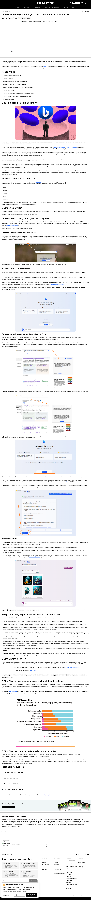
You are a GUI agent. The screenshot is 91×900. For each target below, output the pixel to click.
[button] (10, 865)
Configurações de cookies (82, 895)
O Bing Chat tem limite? (9, 90)
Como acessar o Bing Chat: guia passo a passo (15, 81)
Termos (60, 895)
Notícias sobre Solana (71, 884)
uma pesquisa (13, 691)
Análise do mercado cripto (71, 869)
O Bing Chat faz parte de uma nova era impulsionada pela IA (18, 93)
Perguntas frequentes (8, 99)
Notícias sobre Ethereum (69, 873)
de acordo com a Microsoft (57, 284)
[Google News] (88, 854)
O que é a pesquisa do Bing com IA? (12, 75)
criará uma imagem (34, 557)
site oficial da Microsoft (12, 225)
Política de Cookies (21, 891)
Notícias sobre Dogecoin (69, 881)
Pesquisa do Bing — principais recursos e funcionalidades (18, 87)
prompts (65, 482)
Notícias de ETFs (70, 891)
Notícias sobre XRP (70, 864)
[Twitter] (6, 18)
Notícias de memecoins (69, 887)
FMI (53, 748)
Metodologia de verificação (81, 863)
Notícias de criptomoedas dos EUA (71, 877)
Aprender (56, 864)
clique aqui (46, 795)
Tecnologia (7, 11)
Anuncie (44, 862)
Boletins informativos (59, 873)
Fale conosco (45, 864)
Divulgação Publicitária (80, 867)
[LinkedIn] (13, 18)
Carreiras (44, 869)
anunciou (38, 182)
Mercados (56, 867)
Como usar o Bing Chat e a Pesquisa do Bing (14, 84)
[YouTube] (3, 18)
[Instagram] (16, 18)
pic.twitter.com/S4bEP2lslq (71, 667)
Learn (3, 11)
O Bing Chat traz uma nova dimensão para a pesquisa (17, 96)
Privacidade (65, 895)
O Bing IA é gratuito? (8, 78)
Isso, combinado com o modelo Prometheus (65, 147)
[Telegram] (9, 18)
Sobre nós (44, 867)
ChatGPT (45, 66)
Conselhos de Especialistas (57, 870)
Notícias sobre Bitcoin (71, 866)
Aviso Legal (72, 895)
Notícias (56, 862)
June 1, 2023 (33, 670)
